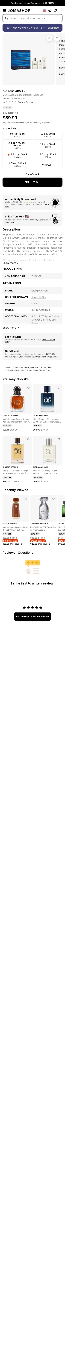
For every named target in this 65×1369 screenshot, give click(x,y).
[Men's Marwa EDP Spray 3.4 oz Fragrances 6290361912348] (53, 498)
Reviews (9, 552)
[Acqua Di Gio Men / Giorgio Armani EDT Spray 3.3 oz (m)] (58, 439)
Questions (25, 552)
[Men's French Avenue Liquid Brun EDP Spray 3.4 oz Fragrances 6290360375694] (25, 498)
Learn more (10, 222)
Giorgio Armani (31, 367)
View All (46, 164)
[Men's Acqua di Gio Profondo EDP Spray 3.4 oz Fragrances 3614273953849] (58, 387)
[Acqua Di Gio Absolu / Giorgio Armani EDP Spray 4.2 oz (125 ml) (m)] (28, 439)
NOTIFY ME (32, 182)
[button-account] (50, 10)
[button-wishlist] (55, 10)
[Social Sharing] (49, 38)
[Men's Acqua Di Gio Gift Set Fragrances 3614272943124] (57, 38)
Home (7, 367)
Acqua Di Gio (46, 367)
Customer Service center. (47, 357)
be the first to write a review (32, 616)
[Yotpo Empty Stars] (10, 102)
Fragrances (18, 367)
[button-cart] (60, 10)
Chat (21, 357)
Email (13, 357)
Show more (9, 262)
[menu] (4, 10)
